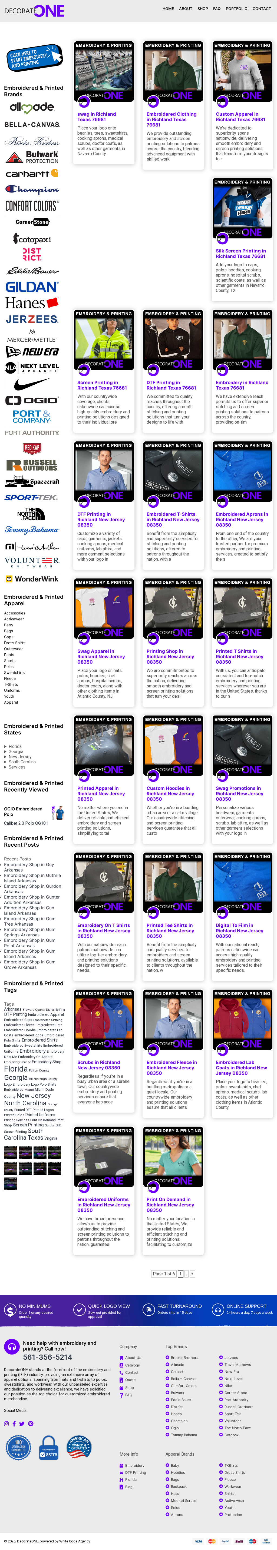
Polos (9, 666)
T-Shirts (11, 684)
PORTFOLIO (237, 8)
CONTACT (262, 8)
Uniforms (12, 690)
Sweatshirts (14, 672)
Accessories (14, 613)
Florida (15, 746)
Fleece (10, 678)
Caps (8, 636)
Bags (8, 630)
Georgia (16, 751)
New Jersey (20, 756)
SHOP (202, 8)
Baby (8, 625)
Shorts (9, 660)
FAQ (217, 8)
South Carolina (22, 761)
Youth (9, 696)
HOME (168, 8)
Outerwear (13, 648)
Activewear (14, 619)
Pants (9, 654)
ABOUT (185, 8)
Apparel (11, 702)
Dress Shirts (14, 642)
